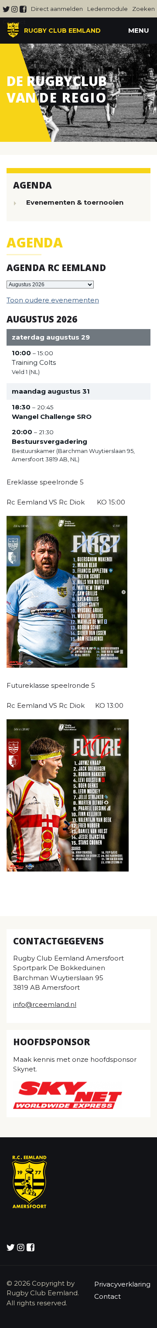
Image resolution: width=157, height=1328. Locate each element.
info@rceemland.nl (44, 1004)
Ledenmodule (107, 8)
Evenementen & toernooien (74, 202)
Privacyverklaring (122, 1284)
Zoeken (143, 8)
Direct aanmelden (57, 8)
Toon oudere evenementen (53, 300)
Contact (14, 21)
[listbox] (50, 284)
